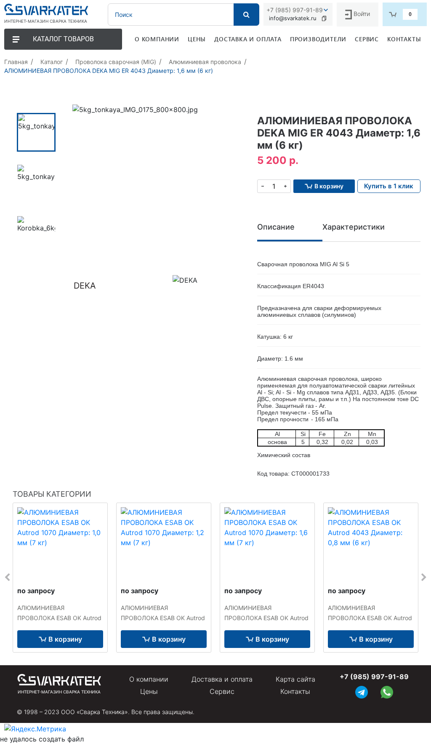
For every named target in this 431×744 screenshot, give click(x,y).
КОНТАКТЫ (404, 39)
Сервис (222, 691)
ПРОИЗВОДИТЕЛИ (318, 39)
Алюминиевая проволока (205, 61)
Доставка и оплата (222, 679)
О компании (148, 679)
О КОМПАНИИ (157, 39)
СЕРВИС (367, 39)
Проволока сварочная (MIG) (115, 61)
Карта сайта (295, 679)
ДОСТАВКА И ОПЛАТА (248, 39)
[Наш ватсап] (386, 691)
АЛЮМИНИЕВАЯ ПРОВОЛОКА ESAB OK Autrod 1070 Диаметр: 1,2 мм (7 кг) (163, 618)
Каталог (51, 61)
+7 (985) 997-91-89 (294, 9)
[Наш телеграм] (361, 691)
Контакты (295, 691)
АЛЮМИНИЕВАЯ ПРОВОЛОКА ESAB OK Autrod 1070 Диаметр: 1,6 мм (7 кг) (266, 618)
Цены (149, 691)
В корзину (65, 639)
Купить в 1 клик (388, 186)
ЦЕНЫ (197, 39)
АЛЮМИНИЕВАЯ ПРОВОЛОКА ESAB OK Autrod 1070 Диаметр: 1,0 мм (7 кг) (59, 618)
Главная (16, 61)
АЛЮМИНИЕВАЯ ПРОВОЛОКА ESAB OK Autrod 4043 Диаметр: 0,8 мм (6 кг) (370, 618)
